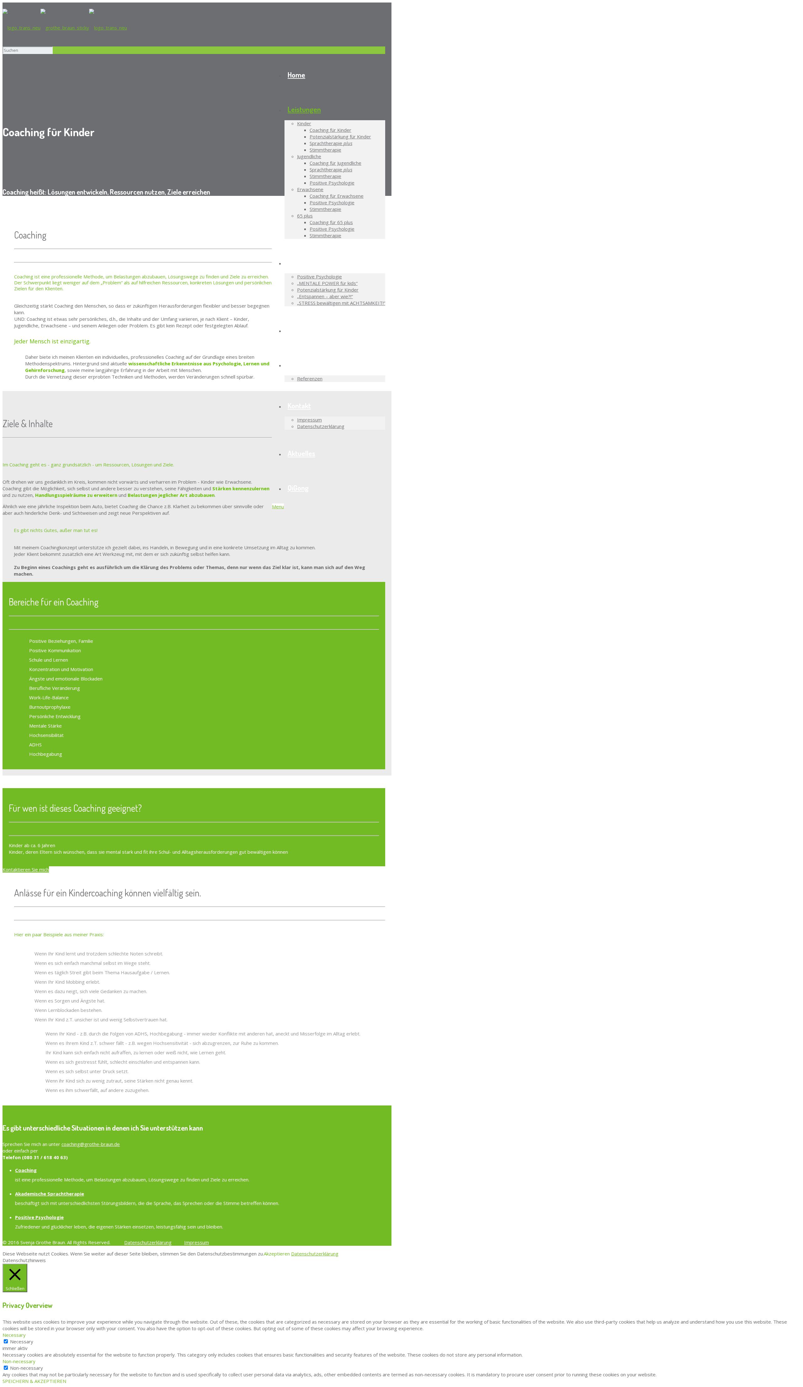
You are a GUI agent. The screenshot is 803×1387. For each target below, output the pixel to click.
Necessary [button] (14, 1335)
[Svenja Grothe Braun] (65, 27)
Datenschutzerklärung (148, 1242)
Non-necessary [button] (19, 1361)
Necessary (21, 1341)
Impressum (196, 1242)
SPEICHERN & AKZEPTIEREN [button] (34, 1381)
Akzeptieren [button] (277, 1253)
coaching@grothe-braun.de (90, 1144)
